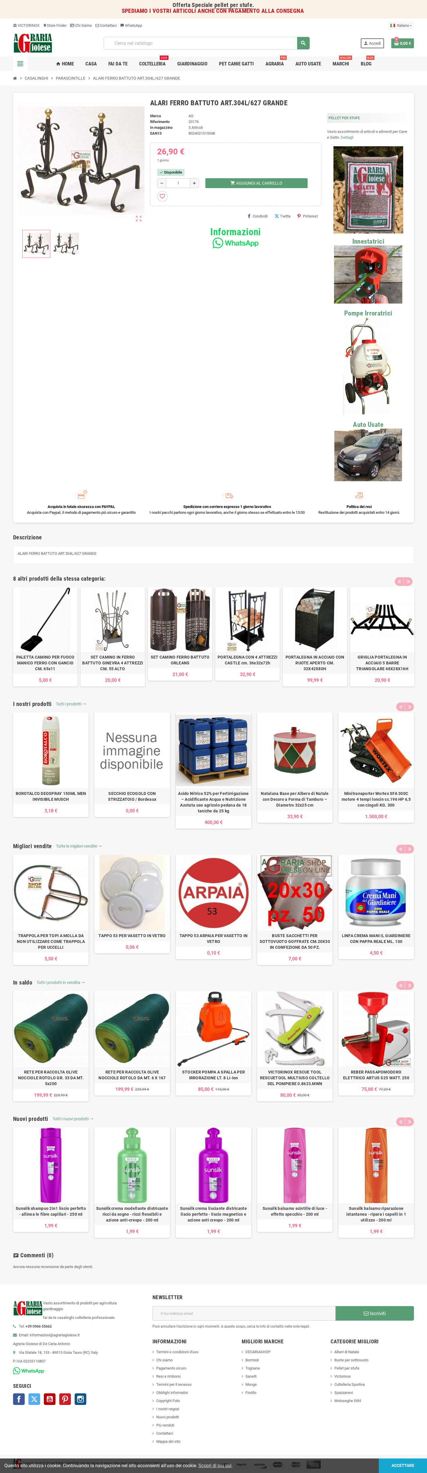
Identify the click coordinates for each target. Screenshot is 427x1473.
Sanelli (250, 1376)
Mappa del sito (168, 1441)
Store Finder (55, 25)
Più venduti (165, 1425)
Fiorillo (250, 1392)
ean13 (156, 133)
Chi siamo (164, 1360)
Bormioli (252, 1360)
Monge (251, 1384)
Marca (155, 116)
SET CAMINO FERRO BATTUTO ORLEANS (180, 660)
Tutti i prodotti (71, 704)
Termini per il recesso (173, 1384)
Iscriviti (377, 1313)
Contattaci (108, 25)
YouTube (49, 1399)
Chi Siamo (83, 25)
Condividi (260, 216)
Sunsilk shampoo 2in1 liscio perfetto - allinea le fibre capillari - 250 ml (51, 1211)
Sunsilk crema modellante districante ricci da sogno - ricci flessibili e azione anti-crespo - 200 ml (132, 1214)
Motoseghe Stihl (347, 1401)
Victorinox (342, 1376)
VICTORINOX (26, 25)
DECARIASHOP (257, 1352)
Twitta (285, 216)
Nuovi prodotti (167, 1417)
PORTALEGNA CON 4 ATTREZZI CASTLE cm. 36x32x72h (247, 660)
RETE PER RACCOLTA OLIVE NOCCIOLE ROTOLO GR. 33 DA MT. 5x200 (51, 1078)
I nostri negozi (167, 1409)
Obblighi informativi (172, 1392)
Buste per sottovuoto (351, 1360)
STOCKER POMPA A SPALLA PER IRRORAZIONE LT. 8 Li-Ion (213, 1075)
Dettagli (347, 137)
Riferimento (160, 122)
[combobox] (206, 43)
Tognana (252, 1368)
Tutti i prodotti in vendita (61, 982)
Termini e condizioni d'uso (177, 1352)
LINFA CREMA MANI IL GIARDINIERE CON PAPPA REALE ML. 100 (376, 938)
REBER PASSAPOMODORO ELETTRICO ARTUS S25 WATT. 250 (376, 1075)
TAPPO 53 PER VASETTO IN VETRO (132, 935)
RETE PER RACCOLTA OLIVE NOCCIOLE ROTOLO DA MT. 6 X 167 (132, 1075)
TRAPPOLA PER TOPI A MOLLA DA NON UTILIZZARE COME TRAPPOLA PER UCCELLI (51, 941)
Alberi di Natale (346, 1352)
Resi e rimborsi (168, 1376)
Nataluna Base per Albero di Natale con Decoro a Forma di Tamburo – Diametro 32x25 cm (295, 799)
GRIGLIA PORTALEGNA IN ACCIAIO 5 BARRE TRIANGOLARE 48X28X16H (382, 663)
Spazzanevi (343, 1392)
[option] (45, 636)
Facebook (19, 1399)
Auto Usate (368, 425)
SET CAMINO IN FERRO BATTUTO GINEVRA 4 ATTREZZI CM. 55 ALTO (112, 663)
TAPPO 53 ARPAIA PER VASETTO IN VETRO (213, 938)
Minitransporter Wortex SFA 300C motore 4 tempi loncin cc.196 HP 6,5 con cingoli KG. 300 (376, 799)
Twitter (34, 1399)
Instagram (80, 1399)
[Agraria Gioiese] (33, 43)
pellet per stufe (233, 5)
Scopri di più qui (215, 1465)
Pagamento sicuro (171, 1368)
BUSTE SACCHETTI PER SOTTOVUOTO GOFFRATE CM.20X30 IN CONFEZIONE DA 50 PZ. (295, 941)
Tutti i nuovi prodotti (73, 1119)
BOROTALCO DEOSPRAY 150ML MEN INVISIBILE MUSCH (51, 796)
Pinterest (310, 216)
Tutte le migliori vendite (79, 846)
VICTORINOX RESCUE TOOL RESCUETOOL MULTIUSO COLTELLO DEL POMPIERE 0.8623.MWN (295, 1078)
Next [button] (408, 581)
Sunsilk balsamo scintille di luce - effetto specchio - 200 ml (295, 1211)
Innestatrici (368, 241)
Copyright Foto (168, 1401)
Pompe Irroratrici (368, 313)
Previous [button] (399, 581)
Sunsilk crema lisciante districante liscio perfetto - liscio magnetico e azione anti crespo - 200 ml (213, 1214)
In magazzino (161, 127)
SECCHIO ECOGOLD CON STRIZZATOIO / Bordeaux (132, 796)
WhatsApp (131, 25)
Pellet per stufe (346, 1368)
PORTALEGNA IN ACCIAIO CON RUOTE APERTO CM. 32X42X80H (315, 663)
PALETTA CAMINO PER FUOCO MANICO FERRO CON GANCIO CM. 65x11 (45, 663)
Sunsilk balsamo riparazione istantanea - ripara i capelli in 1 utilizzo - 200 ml (376, 1214)
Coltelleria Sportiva (349, 1384)
